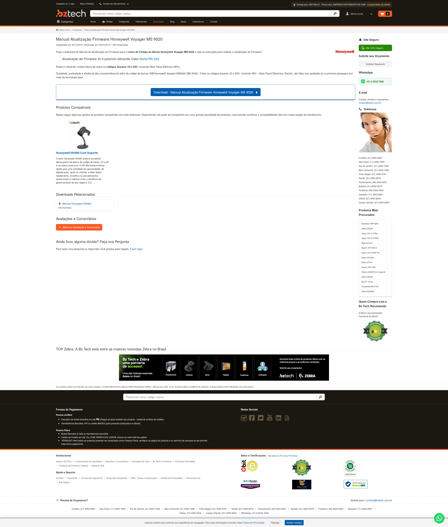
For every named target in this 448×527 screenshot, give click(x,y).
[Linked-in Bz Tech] (279, 419)
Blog (172, 21)
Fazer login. (136, 249)
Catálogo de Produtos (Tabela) (73, 465)
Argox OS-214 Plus (370, 233)
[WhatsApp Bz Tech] (439, 518)
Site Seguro (64, 482)
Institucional (198, 21)
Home (93, 21)
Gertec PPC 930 (369, 267)
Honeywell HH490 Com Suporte (77, 153)
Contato (214, 21)
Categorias (124, 21)
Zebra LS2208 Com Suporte (373, 271)
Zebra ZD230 (367, 276)
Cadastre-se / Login (65, 3)
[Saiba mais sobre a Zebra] (224, 367)
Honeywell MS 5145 (370, 286)
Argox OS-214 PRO (370, 238)
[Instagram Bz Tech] (244, 419)
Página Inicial (64, 29)
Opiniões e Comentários (116, 461)
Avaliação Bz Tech (140, 461)
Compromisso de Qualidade (88, 461)
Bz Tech (71, 13)
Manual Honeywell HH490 (76, 203)
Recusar (275, 522)
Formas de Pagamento (92, 477)
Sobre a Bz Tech (64, 461)
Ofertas (109, 21)
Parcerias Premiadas (185, 461)
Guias (183, 21)
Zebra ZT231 (367, 262)
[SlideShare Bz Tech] (288, 419)
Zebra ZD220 (367, 228)
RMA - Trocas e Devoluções (144, 477)
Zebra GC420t (368, 257)
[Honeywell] (344, 52)
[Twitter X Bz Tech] (261, 419)
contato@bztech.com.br (370, 102)
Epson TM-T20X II (369, 247)
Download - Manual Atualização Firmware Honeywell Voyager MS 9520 (204, 92)
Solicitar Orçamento (375, 63)
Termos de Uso (193, 477)
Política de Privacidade (172, 477)
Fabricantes (141, 21)
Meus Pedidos (87, 3)
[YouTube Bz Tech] (270, 419)
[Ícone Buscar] (335, 13)
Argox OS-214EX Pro (371, 252)
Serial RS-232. (149, 59)
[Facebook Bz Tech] (252, 419)
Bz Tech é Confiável (162, 461)
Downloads (158, 21)
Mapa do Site (98, 465)
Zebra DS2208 (368, 291)
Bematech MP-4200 (370, 223)
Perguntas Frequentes (116, 477)
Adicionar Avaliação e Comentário (81, 227)
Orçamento (72, 477)
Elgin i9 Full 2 (367, 243)
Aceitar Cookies (294, 522)
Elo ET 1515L (367, 281)
